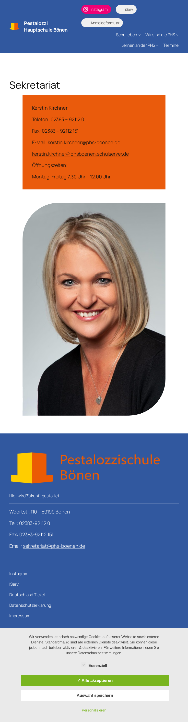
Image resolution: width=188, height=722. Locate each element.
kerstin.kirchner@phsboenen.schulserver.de (80, 154)
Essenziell (97, 666)
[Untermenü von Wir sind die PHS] (177, 35)
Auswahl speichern (95, 695)
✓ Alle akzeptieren (94, 680)
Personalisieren (94, 710)
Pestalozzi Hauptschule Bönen (46, 26)
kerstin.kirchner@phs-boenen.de (84, 142)
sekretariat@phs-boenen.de (54, 546)
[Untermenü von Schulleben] (139, 35)
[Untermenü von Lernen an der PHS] (157, 45)
